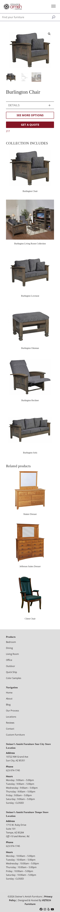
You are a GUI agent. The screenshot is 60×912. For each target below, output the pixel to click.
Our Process (12, 710)
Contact (10, 728)
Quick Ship (11, 672)
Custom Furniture (15, 734)
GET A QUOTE (30, 125)
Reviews (10, 722)
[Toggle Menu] (53, 6)
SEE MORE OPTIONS (30, 115)
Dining (9, 648)
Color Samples (13, 678)
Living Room (12, 654)
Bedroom (11, 642)
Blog (8, 704)
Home (9, 692)
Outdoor (10, 666)
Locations (11, 716)
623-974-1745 (13, 770)
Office (9, 660)
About (9, 698)
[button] (49, 33)
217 (8, 131)
